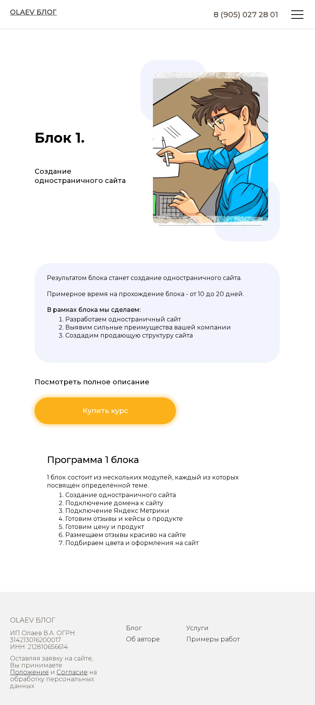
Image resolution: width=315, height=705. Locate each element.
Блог (134, 628)
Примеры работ (213, 639)
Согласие (72, 672)
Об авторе (143, 639)
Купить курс (105, 411)
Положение (29, 672)
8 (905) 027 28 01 (246, 14)
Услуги (197, 628)
